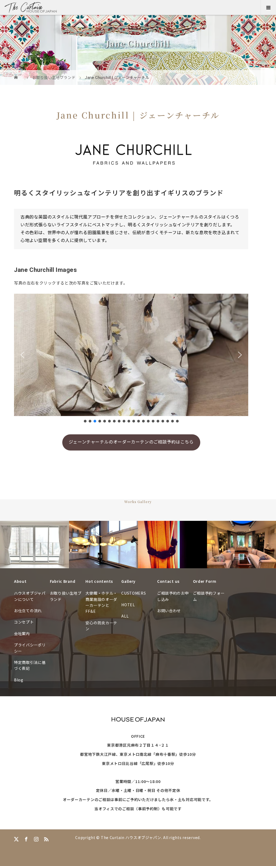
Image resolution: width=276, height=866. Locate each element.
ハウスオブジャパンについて (30, 596)
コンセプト (24, 622)
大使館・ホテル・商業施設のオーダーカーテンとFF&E (101, 602)
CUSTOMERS (133, 593)
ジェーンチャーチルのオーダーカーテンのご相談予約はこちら (131, 442)
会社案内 (22, 633)
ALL (125, 616)
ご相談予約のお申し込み (173, 596)
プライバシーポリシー (30, 647)
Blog (18, 680)
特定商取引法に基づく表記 (30, 665)
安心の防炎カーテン (101, 625)
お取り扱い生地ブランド (66, 596)
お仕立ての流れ (28, 610)
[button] (22, 355)
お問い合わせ (169, 610)
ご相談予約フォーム (209, 596)
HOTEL (128, 604)
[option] (34, 545)
